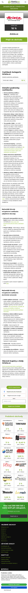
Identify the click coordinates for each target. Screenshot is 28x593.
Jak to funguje (4, 552)
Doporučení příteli (5, 561)
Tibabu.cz (7, 434)
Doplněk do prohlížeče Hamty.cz (9, 563)
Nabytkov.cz (20, 475)
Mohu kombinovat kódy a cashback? (12, 366)
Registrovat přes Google (14, 395)
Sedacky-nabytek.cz (20, 447)
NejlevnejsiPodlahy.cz (20, 461)
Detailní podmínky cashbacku (10, 77)
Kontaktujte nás (5, 546)
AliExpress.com (5, 527)
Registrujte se (14, 516)
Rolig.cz (7, 461)
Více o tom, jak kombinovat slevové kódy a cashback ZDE (13, 223)
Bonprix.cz (3, 529)
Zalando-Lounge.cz (6, 536)
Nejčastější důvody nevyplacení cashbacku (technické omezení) (10, 293)
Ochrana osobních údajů (7, 550)
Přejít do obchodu (14, 40)
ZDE (3, 199)
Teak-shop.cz (21, 434)
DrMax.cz (3, 533)
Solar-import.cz (7, 447)
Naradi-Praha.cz (7, 475)
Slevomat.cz (4, 540)
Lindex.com (4, 535)
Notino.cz (3, 531)
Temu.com (3, 538)
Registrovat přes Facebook (14, 391)
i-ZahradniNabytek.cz (7, 420)
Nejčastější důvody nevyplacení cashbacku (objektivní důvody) (10, 211)
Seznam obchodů (5, 557)
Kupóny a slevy (5, 559)
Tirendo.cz (20, 420)
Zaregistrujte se (8, 6)
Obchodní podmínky (6, 548)
